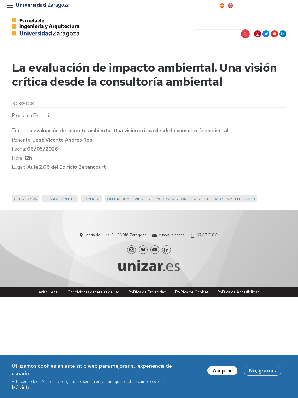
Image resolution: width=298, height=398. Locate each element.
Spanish (221, 5)
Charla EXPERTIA (60, 199)
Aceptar (222, 370)
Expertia (91, 199)
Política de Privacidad (147, 292)
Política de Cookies (191, 292)
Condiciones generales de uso (93, 292)
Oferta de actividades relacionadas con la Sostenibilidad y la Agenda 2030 (181, 199)
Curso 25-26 (25, 199)
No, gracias (262, 370)
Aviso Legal (48, 292)
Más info (21, 387)
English (230, 5)
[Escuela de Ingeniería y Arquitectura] (45, 27)
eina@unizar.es (171, 235)
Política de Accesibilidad (238, 292)
